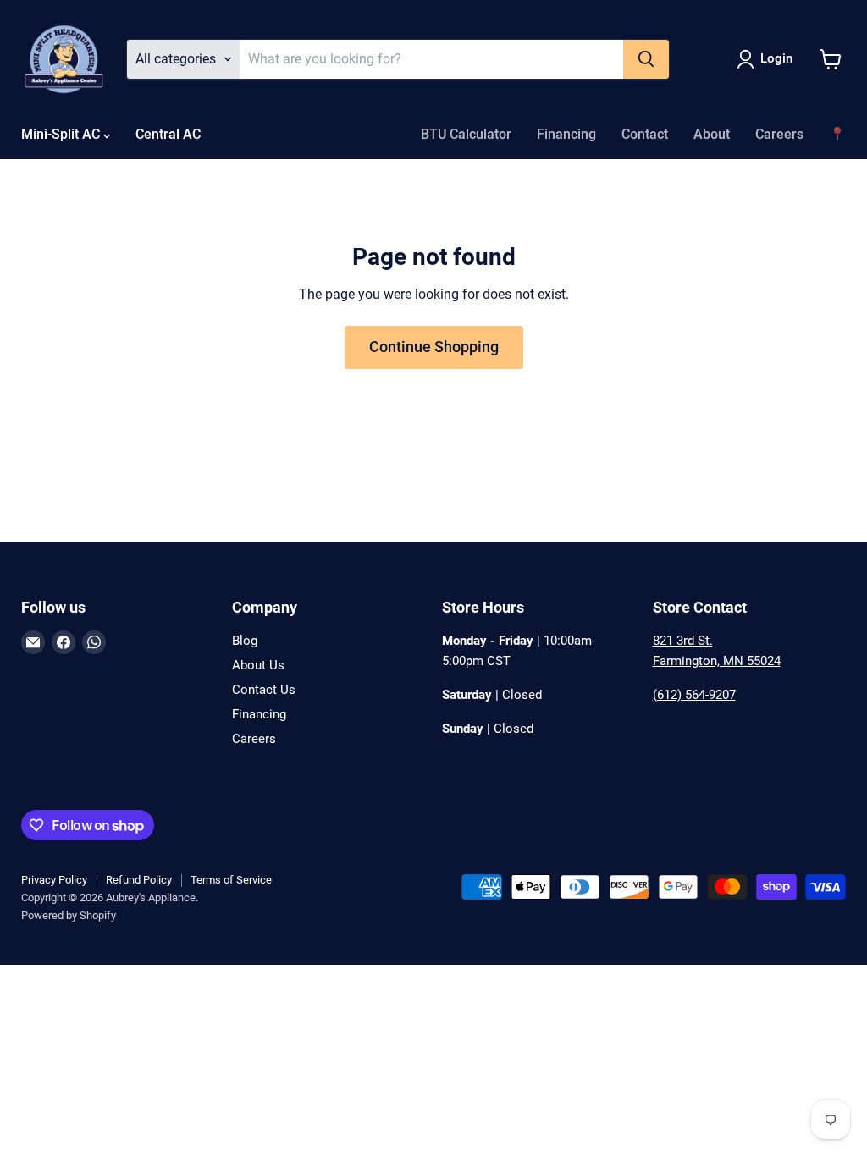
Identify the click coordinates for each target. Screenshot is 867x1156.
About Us (258, 665)
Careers (779, 134)
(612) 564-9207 (694, 694)
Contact (644, 134)
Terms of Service (231, 879)
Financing (566, 134)
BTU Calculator (466, 134)
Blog (244, 640)
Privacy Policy (54, 879)
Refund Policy (139, 879)
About (711, 134)
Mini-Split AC (62, 134)
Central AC (168, 134)
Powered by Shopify (68, 915)
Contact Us (263, 689)
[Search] (646, 59)
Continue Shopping (434, 346)
